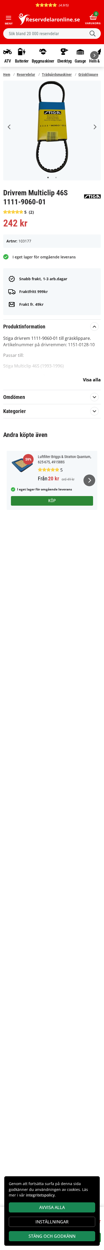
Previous (9, 127)
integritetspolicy (40, 1195)
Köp (52, 500)
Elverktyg (64, 61)
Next (95, 127)
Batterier (22, 61)
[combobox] (52, 33)
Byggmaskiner (43, 61)
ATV (7, 61)
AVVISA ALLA (52, 1207)
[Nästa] (94, 55)
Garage (80, 61)
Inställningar (52, 1222)
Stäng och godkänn (52, 1236)
